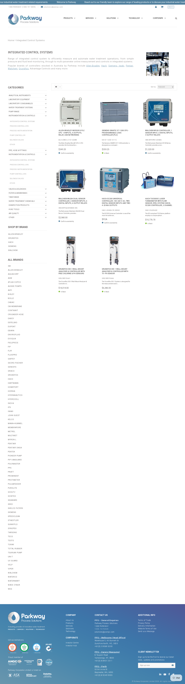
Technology (70, 631)
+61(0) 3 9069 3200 (103, 646)
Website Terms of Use (147, 629)
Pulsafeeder (14, 484)
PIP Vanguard (15, 460)
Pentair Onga (15, 448)
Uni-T (10, 557)
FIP (9, 347)
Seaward (12, 500)
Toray (11, 545)
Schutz (11, 492)
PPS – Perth (101, 666)
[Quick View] (84, 101)
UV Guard (13, 561)
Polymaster (14, 464)
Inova (11, 403)
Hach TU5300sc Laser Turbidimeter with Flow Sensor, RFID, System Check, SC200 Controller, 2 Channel (158, 202)
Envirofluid (14, 335)
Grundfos (13, 238)
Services (69, 626)
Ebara (11, 331)
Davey (11, 318)
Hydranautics (15, 395)
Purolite (12, 488)
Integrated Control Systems (22, 121)
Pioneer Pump (15, 456)
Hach (10, 242)
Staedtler (13, 520)
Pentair (12, 444)
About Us (70, 620)
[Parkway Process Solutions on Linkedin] (160, 674)
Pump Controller (17, 135)
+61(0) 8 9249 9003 (103, 675)
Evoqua (12, 339)
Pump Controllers (18, 174)
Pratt (11, 472)
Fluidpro (12, 355)
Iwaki (10, 411)
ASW (10, 278)
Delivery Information (146, 626)
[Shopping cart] (162, 7)
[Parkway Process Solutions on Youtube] (165, 674)
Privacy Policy (144, 623)
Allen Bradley (15, 270)
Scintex (12, 496)
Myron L (12, 440)
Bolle (11, 298)
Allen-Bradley (15, 234)
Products (69, 623)
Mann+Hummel (15, 423)
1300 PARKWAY (102, 626)
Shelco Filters (15, 508)
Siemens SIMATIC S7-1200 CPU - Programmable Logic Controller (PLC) (115, 132)
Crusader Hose (16, 314)
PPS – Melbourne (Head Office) (110, 638)
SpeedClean (14, 516)
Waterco (12, 577)
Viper (10, 569)
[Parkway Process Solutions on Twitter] (173, 674)
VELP (10, 565)
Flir (10, 351)
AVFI (10, 290)
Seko (10, 504)
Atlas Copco (14, 282)
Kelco (11, 419)
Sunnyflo (13, 524)
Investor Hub (71, 646)
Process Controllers (19, 126)
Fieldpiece (13, 343)
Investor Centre (72, 643)
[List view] (60, 87)
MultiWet (12, 436)
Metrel (11, 432)
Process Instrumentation (21, 130)
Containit (13, 310)
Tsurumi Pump (15, 553)
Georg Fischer (15, 363)
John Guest (14, 415)
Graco (11, 371)
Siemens (12, 246)
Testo (11, 541)
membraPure (14, 427)
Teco (10, 536)
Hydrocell (13, 399)
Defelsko (12, 323)
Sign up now (145, 665)
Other (12, 144)
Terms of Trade (144, 620)
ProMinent (13, 476)
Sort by (153, 87)
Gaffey (11, 359)
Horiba (11, 391)
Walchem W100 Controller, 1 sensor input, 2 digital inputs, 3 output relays (159, 132)
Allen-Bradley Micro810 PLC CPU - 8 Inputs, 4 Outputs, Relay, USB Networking (72, 132)
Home (11, 40)
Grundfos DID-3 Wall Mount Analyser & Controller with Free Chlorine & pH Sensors (72, 271)
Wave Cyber (14, 585)
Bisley (11, 294)
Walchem (13, 250)
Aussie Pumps (15, 286)
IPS (9, 407)
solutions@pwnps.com (53, 7)
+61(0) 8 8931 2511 (103, 661)
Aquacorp (13, 274)
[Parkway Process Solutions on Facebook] (170, 674)
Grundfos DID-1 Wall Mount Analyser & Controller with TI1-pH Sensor (115, 271)
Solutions (70, 629)
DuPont (12, 327)
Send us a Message (146, 631)
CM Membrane (15, 306)
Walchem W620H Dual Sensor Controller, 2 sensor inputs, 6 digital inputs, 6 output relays (73, 201)
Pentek (11, 452)
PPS (9, 468)
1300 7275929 (102, 629)
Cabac (11, 302)
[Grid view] (56, 87)
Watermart (14, 581)
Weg (10, 589)
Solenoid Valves (17, 140)
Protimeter (14, 480)
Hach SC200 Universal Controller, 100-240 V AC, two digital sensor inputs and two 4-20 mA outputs (116, 202)
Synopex (12, 528)
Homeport (13, 387)
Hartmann (13, 383)
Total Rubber (15, 549)
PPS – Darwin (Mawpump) (107, 652)
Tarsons (12, 532)
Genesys (12, 367)
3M (9, 266)
